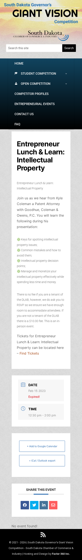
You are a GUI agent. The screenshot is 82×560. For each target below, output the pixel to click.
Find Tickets (29, 353)
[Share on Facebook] (25, 505)
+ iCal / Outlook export (42, 460)
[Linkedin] (44, 505)
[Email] (53, 505)
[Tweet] (34, 505)
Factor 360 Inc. (61, 553)
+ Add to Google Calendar (42, 446)
